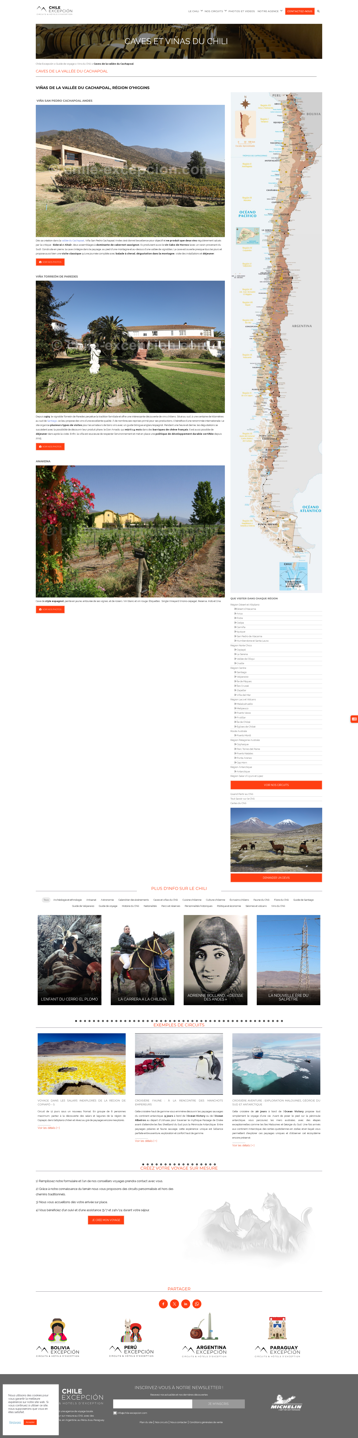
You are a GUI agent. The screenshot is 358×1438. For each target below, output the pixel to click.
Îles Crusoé (242, 685)
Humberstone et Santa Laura (252, 640)
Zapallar (241, 690)
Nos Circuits (214, 11)
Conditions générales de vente (206, 1422)
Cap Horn (241, 762)
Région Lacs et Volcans (243, 699)
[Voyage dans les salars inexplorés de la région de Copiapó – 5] (82, 1064)
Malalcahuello (244, 704)
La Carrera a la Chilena (142, 999)
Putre (239, 618)
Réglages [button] (15, 1422)
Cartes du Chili (238, 803)
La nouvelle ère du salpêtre (288, 997)
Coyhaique (242, 744)
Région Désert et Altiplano (244, 604)
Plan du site (146, 1422)
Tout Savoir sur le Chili (242, 798)
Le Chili (193, 11)
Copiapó (241, 649)
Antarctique (243, 771)
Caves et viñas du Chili (176, 41)
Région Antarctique (241, 767)
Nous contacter (178, 1422)
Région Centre (238, 668)
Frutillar (241, 717)
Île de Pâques (244, 681)
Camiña (240, 627)
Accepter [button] (30, 1422)
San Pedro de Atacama (249, 636)
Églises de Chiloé (245, 726)
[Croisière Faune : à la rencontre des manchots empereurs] (179, 1064)
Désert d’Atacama (246, 609)
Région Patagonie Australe (245, 740)
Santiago (52, 420)
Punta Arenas (244, 758)
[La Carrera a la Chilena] (143, 959)
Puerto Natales (244, 753)
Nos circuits (161, 1422)
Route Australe (238, 731)
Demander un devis (276, 877)
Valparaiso (242, 676)
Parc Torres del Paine (248, 749)
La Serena (242, 654)
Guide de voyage (65, 63)
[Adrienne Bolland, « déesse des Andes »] (215, 959)
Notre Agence (268, 11)
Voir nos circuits (276, 785)
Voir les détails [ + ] (49, 1127)
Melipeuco (242, 708)
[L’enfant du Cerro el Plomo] (69, 959)
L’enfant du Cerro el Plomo (69, 999)
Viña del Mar (243, 695)
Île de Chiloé (243, 722)
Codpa (240, 622)
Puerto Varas (243, 712)
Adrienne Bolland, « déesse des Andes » (215, 997)
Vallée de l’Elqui (245, 658)
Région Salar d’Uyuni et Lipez (246, 776)
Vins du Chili (84, 63)
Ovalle (240, 663)
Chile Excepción (45, 63)
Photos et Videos (241, 11)
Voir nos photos (51, 262)
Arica (239, 613)
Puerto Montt (243, 735)
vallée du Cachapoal (73, 240)
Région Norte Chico (241, 645)
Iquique (240, 631)
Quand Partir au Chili (241, 794)
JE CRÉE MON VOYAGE (106, 1220)
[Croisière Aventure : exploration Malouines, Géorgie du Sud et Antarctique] (276, 1064)
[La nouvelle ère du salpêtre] (289, 959)
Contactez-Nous (299, 11)
